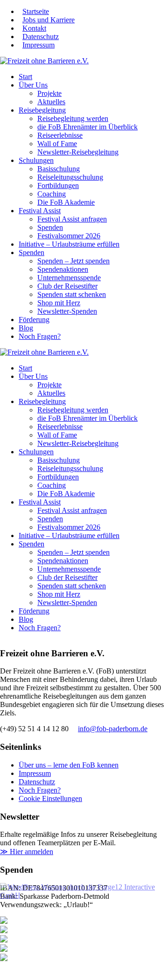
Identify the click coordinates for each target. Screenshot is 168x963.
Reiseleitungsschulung (70, 177)
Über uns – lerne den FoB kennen (69, 765)
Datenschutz (40, 36)
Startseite (35, 11)
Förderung (34, 319)
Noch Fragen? (40, 336)
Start (25, 77)
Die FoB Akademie (66, 202)
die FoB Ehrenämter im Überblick (87, 127)
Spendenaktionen (62, 269)
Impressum (38, 45)
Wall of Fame (57, 144)
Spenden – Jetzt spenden (73, 261)
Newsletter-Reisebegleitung (78, 152)
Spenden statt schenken (71, 294)
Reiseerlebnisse (60, 135)
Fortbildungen (58, 185)
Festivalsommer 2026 (68, 236)
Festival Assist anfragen (72, 219)
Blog (26, 328)
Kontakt (34, 28)
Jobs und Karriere (48, 20)
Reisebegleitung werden (72, 118)
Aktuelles (51, 102)
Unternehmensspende (69, 278)
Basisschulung (58, 169)
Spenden (50, 227)
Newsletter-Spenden (67, 311)
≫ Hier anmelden (26, 851)
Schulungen (36, 160)
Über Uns (33, 85)
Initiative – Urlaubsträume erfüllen (69, 244)
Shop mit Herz (58, 303)
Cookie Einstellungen (50, 798)
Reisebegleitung (42, 110)
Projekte (49, 93)
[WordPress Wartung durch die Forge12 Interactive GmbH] (79, 891)
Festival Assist (40, 211)
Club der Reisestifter (67, 286)
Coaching (51, 194)
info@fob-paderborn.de (112, 729)
